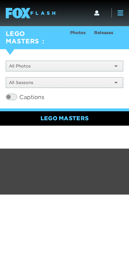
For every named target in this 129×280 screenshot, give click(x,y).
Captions (31, 97)
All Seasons (21, 82)
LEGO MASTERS (22, 37)
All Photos (20, 66)
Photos (78, 32)
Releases (103, 32)
